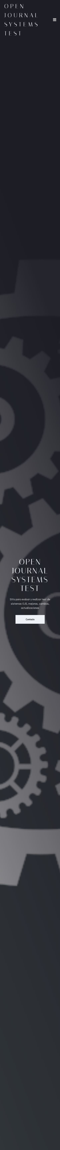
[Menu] (55, 20)
